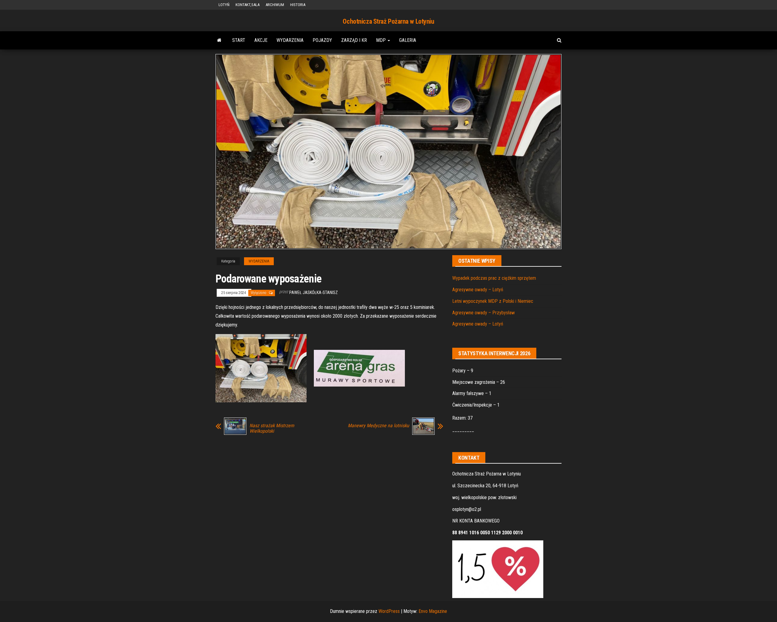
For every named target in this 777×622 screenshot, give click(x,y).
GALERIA (407, 40)
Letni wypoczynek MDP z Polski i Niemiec (492, 301)
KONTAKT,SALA (248, 4)
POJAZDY (322, 40)
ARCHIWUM (275, 4)
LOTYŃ (224, 4)
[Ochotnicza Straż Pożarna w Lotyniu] (219, 40)
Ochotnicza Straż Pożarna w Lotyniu (388, 21)
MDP (381, 40)
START (238, 40)
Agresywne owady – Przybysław (483, 313)
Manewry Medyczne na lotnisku (378, 425)
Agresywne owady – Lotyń (477, 289)
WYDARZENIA (290, 40)
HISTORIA (297, 4)
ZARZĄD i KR (354, 40)
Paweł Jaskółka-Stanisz (313, 292)
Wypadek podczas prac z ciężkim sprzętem (494, 278)
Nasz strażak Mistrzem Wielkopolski (271, 428)
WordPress (389, 611)
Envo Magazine (433, 611)
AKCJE (260, 40)
